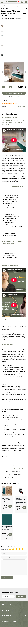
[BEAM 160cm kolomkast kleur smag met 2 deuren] (7, 491)
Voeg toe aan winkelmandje (15, 93)
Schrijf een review (21, 106)
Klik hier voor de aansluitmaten (12, 322)
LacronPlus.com (22, 407)
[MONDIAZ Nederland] (11, 2)
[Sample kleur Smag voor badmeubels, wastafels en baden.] (7, 519)
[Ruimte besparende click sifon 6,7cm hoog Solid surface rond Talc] (21, 491)
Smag (16, 468)
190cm (20, 468)
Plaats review (7, 577)
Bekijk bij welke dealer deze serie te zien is (12, 100)
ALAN (13, 468)
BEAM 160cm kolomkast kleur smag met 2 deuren (7, 499)
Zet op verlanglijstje (14, 96)
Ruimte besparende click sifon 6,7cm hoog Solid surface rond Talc (21, 500)
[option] (2, 26)
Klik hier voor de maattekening (11, 319)
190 (23, 468)
